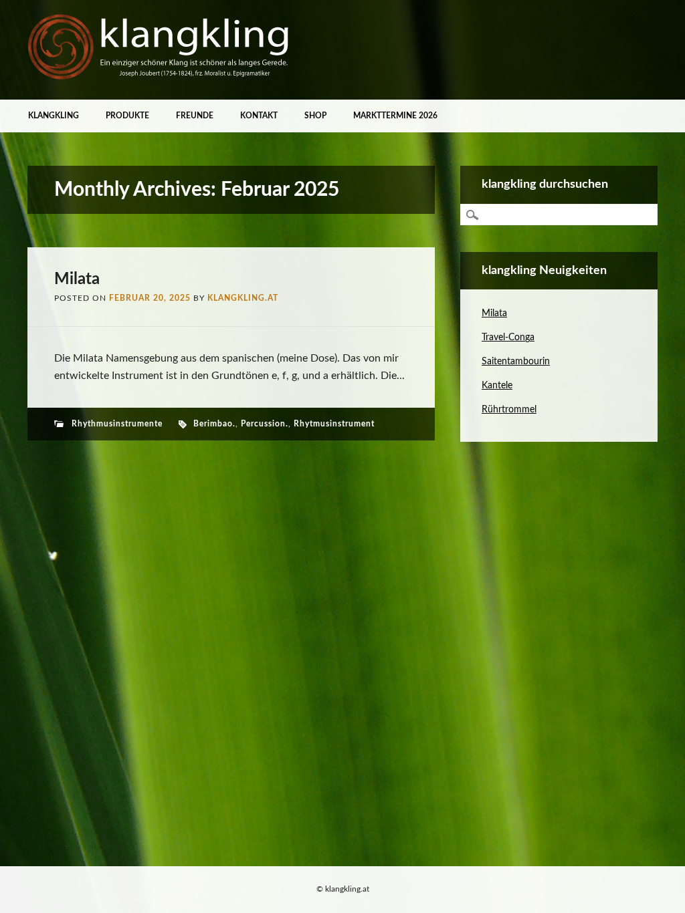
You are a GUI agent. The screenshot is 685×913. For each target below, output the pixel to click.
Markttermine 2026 (395, 116)
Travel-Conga (508, 337)
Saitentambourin (516, 361)
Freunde (194, 116)
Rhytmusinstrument (334, 424)
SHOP (315, 116)
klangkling (53, 116)
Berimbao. (214, 424)
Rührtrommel (509, 409)
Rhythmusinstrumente (117, 424)
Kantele (497, 385)
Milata (77, 279)
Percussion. (264, 424)
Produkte (127, 116)
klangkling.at (242, 298)
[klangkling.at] (161, 77)
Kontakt (259, 116)
